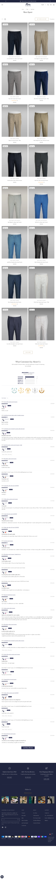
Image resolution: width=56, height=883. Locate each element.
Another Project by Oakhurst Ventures (51, 840)
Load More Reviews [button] (28, 748)
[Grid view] (2, 19)
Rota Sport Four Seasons (14, 56)
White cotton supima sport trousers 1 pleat (41, 302)
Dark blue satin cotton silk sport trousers (14, 180)
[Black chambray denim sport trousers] (41, 242)
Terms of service (16, 838)
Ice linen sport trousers (8, 541)
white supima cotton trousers (9, 608)
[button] (2, 4)
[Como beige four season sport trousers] (41, 39)
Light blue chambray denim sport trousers (14, 262)
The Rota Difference (37, 820)
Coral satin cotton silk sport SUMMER (11, 485)
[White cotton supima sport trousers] (41, 324)
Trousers (23, 813)
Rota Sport (32, 9)
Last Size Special (25, 823)
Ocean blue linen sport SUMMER (10, 514)
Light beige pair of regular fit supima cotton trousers (14, 640)
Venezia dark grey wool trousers (10, 679)
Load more (28, 352)
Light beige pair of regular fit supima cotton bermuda (14, 428)
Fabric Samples (25, 820)
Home (23, 9)
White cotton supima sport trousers (41, 344)
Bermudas (24, 815)
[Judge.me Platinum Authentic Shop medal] (14, 390)
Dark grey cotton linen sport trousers (41, 180)
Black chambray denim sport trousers (41, 262)
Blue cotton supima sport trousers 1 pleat (41, 98)
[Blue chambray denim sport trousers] (15, 282)
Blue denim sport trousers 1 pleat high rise (12, 554)
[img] (28, 372)
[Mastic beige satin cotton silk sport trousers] (41, 120)
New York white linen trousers (9, 594)
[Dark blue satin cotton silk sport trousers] (15, 160)
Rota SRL (52, 837)
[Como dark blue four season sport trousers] (15, 39)
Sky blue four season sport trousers (41, 222)
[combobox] (44, 4)
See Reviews (28, 777)
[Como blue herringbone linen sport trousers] (15, 324)
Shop (27, 9)
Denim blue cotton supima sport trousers (12, 654)
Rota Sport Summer (14, 96)
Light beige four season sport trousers (15, 222)
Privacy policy (10, 838)
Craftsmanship (36, 815)
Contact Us (47, 813)
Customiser (24, 825)
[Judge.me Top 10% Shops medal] (41, 390)
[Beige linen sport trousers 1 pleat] (15, 120)
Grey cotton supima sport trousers (15, 98)
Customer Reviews (36, 823)
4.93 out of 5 (31, 372)
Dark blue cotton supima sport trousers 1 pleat (13, 445)
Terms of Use (14, 822)
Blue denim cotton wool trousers (10, 458)
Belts (22, 818)
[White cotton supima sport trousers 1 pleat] (41, 282)
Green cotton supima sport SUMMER (11, 693)
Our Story (35, 813)
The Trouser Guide (36, 818)
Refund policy (4, 838)
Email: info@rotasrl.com (49, 818)
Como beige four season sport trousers (41, 58)
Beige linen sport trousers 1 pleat (15, 140)
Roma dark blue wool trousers (10, 733)
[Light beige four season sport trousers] (15, 202)
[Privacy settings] (2, 876)
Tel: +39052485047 (49, 815)
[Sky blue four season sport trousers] (41, 202)
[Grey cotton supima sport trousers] (15, 79)
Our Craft (9, 777)
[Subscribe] (18, 819)
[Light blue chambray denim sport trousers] (15, 242)
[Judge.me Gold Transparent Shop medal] (21, 390)
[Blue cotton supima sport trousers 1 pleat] (41, 79)
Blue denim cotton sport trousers (10, 624)
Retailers (46, 820)
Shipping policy (23, 838)
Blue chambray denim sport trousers (14, 302)
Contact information (30, 838)
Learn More (46, 779)
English (42, 4)
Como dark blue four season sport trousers (14, 58)
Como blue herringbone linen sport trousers (15, 344)
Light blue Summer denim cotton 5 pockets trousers (14, 415)
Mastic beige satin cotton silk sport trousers (41, 140)
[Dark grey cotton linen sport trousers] (41, 160)
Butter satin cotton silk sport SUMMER (11, 527)
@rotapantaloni (28, 792)
